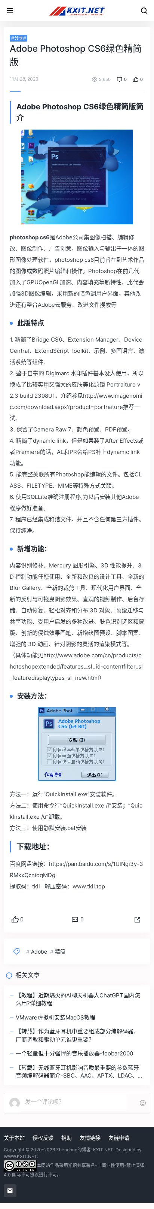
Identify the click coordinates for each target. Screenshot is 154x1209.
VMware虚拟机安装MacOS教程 (55, 1017)
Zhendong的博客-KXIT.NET (84, 1149)
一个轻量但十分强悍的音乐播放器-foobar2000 (74, 1053)
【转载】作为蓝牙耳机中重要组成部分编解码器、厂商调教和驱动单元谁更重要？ (77, 1035)
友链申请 (118, 1137)
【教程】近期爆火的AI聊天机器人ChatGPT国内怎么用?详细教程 (78, 999)
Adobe (39, 951)
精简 (60, 951)
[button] (137, 920)
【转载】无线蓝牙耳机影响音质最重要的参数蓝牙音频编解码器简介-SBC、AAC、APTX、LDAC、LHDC (77, 1072)
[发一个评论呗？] (73, 1102)
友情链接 (90, 1137)
